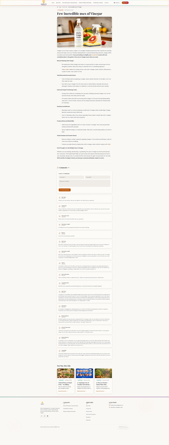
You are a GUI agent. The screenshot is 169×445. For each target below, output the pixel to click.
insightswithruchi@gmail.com (117, 405)
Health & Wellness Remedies (85, 2)
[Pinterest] (47, 416)
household (95, 55)
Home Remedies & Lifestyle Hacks (69, 2)
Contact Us (88, 408)
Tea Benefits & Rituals (98, 2)
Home (53, 2)
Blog (60, 7)
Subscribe (125, 2)
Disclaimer (88, 417)
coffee (67, 69)
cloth (109, 144)
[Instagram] (44, 416)
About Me (58, 2)
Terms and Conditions (91, 414)
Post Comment (65, 190)
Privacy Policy (89, 411)
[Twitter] (41, 416)
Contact (106, 2)
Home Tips (64, 7)
